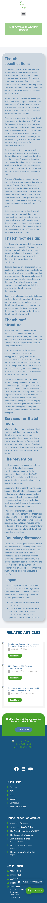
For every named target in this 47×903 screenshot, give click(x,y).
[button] (23, 14)
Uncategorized (28, 693)
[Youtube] (30, 769)
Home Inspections (30, 671)
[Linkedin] (23, 769)
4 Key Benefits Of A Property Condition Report (20, 667)
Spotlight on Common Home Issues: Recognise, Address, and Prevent (23, 645)
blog (25, 649)
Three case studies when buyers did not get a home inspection (23, 689)
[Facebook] (16, 769)
